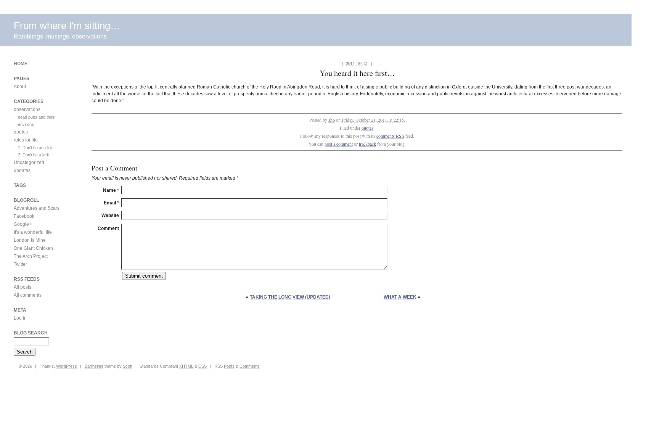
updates (22, 170)
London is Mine (30, 240)
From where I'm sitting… (67, 25)
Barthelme (94, 366)
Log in (20, 318)
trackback (367, 144)
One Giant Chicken (33, 248)
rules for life (26, 140)
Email (111, 203)
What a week (400, 297)
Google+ (23, 224)
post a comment (339, 144)
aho (331, 120)
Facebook (24, 216)
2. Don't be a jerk (33, 155)
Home (20, 63)
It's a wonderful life (33, 232)
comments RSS (390, 136)
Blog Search (31, 333)
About (20, 86)
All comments (28, 295)
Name (111, 190)
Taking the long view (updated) (290, 297)
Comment (108, 228)
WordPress (66, 366)
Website (110, 215)
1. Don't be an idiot (35, 147)
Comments (249, 366)
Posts (229, 366)
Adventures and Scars (36, 208)
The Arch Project (31, 256)
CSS (202, 366)
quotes (367, 128)
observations (27, 109)
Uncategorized (29, 162)
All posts (22, 287)
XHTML (186, 366)
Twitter (20, 264)
